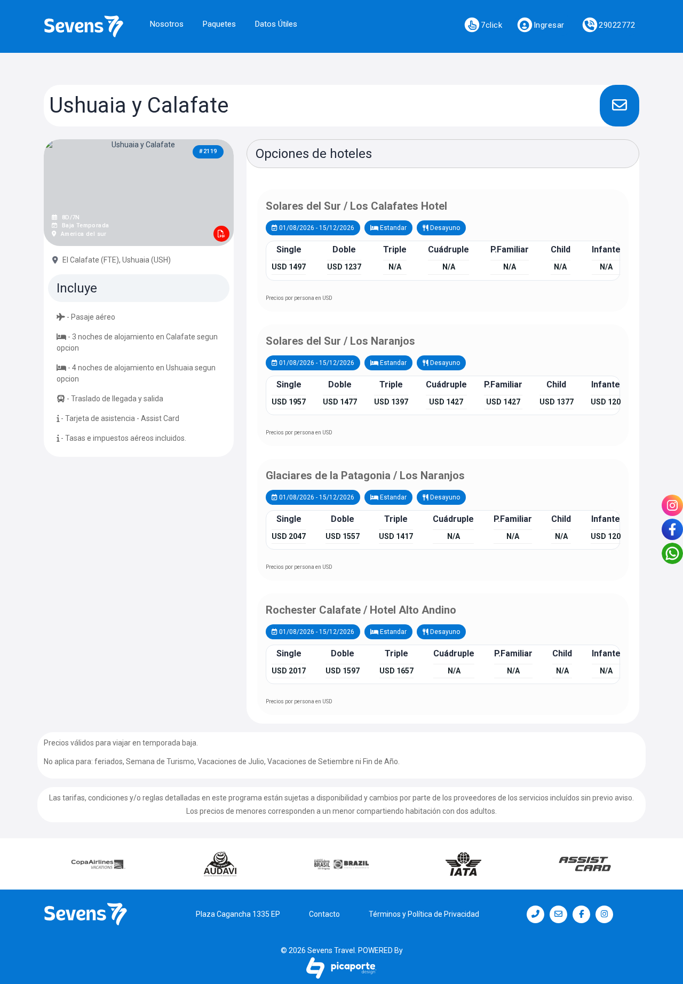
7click (491, 25)
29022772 (617, 25)
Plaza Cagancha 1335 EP (238, 914)
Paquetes (219, 24)
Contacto (324, 914)
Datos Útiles (276, 24)
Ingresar (549, 25)
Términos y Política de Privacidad (424, 914)
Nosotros (167, 24)
